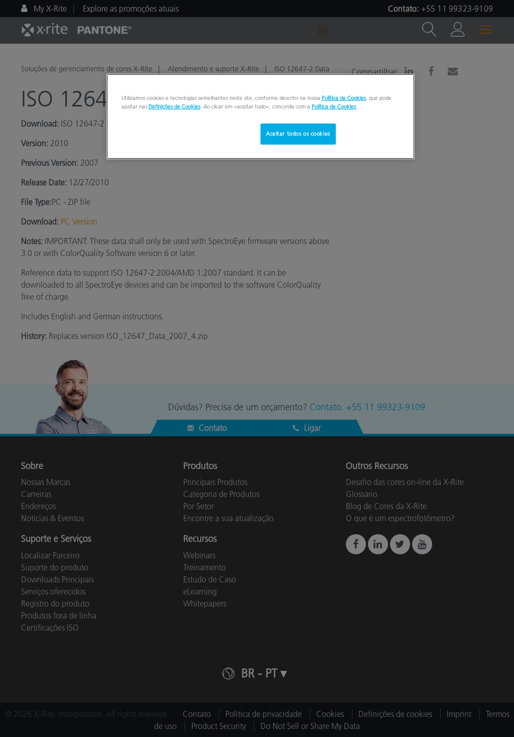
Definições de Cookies (174, 106)
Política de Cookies (344, 97)
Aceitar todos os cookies (298, 133)
